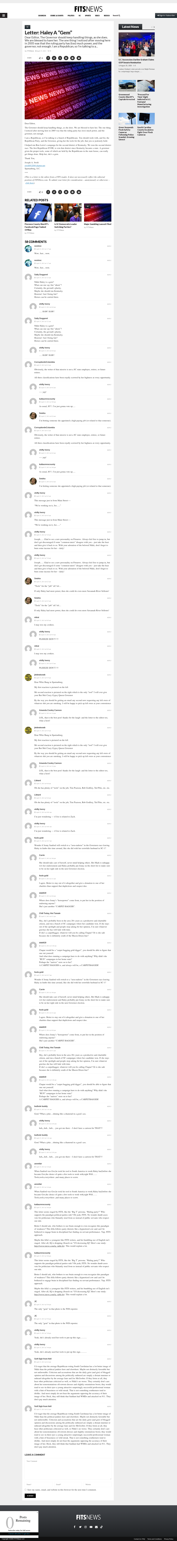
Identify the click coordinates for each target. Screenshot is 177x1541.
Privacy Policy (168, 1539)
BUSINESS (42, 15)
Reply (109, 246)
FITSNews (30, 51)
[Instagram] (87, 1527)
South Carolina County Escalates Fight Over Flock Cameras (145, 131)
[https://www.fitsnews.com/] (88, 9)
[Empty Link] (152, 27)
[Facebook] (76, 1527)
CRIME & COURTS (56, 15)
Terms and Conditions (154, 1539)
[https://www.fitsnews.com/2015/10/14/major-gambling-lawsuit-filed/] (97, 212)
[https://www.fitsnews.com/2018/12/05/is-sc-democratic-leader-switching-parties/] (68, 212)
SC (80, 15)
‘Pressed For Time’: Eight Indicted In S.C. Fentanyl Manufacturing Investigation (144, 100)
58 (50, 51)
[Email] (97, 1527)
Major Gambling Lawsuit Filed (97, 224)
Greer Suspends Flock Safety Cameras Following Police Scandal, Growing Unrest (126, 133)
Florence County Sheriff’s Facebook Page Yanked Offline (37, 227)
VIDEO (97, 15)
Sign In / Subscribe (167, 15)
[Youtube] (92, 1527)
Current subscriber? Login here (19, 1533)
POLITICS (71, 15)
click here (29, 182)
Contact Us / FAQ (139, 1539)
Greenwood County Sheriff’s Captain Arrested (127, 96)
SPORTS (88, 15)
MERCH (107, 15)
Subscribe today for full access (19, 1530)
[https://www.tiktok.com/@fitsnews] (101, 1527)
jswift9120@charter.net (35, 165)
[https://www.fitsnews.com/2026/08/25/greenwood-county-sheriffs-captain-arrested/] (127, 86)
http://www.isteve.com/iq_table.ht (49, 1245)
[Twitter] (81, 1527)
